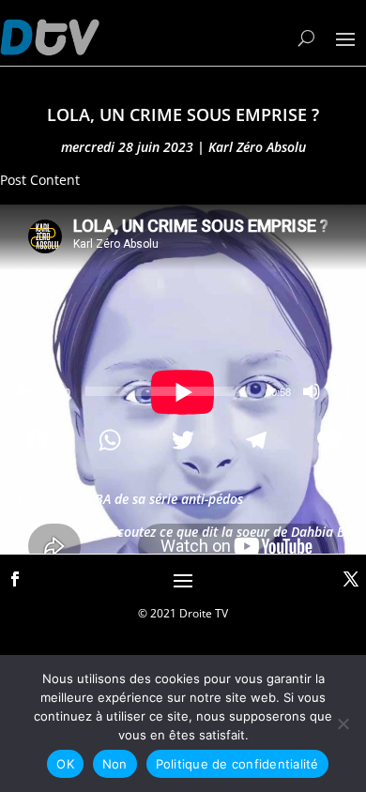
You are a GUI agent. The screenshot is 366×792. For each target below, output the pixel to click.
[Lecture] (24, 391)
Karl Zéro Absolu (257, 147)
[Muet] (311, 391)
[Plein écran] (341, 391)
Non (115, 763)
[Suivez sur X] (351, 579)
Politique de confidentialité (237, 763)
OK (65, 763)
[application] (183, 307)
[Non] (342, 723)
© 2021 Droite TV (183, 613)
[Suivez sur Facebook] (15, 579)
